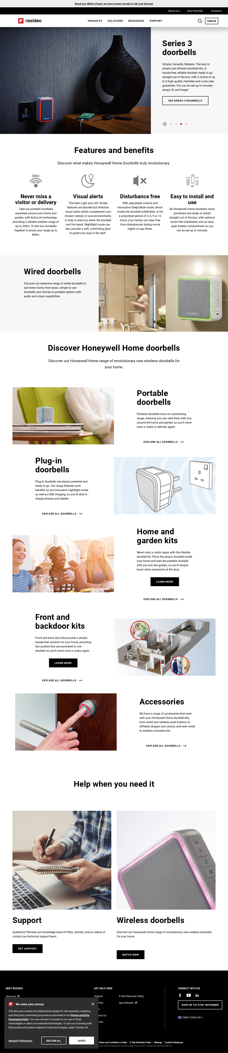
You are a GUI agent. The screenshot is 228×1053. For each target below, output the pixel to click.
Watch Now (130, 954)
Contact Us (100, 1015)
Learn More (164, 581)
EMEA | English (194, 1017)
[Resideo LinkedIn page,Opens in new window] (197, 995)
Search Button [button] (200, 21)
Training (98, 1002)
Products (95, 20)
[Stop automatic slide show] (165, 124)
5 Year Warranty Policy (131, 996)
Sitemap (158, 1042)
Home (28, 21)
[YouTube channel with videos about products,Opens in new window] (188, 995)
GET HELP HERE (108, 988)
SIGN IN (212, 21)
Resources (136, 20)
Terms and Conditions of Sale (113, 1042)
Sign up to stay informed (200, 1005)
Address (98, 1021)
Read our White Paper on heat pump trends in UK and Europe (114, 3)
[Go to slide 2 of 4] (176, 124)
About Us (174, 10)
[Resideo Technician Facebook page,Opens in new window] (180, 995)
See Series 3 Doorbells (185, 100)
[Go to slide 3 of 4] (181, 124)
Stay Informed (195, 10)
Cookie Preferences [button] (174, 1042)
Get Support (27, 948)
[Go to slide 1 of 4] (171, 124)
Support (156, 20)
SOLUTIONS (115, 20)
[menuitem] (95, 20)
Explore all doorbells (161, 441)
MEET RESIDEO (19, 988)
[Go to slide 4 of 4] (186, 124)
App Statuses (126, 1002)
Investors (216, 10)
